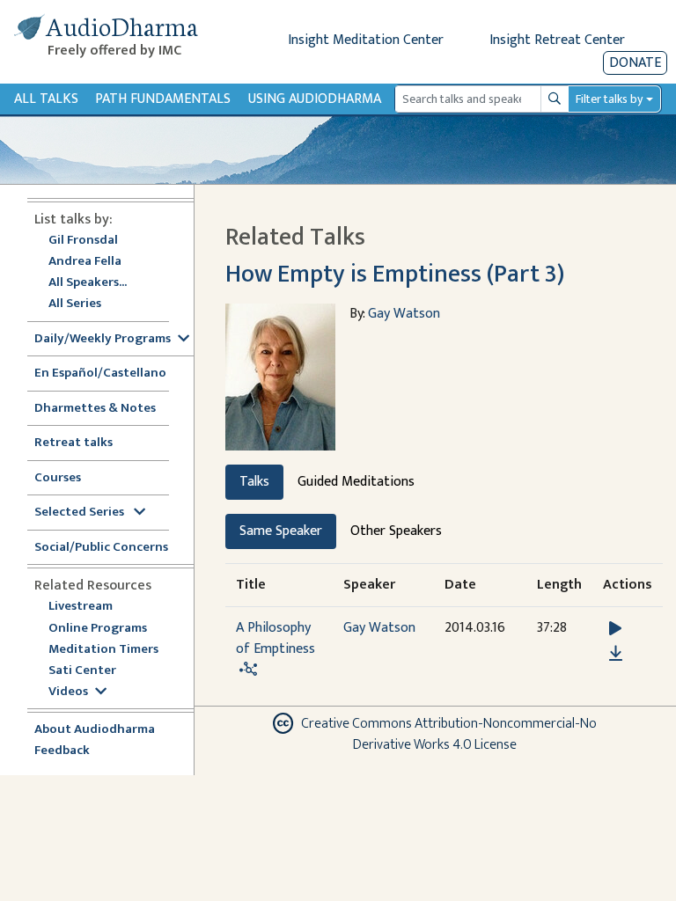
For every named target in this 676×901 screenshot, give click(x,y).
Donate (635, 63)
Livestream (80, 607)
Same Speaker (280, 531)
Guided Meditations (356, 482)
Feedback (62, 751)
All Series (74, 304)
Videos (68, 692)
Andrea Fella (84, 262)
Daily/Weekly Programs (102, 339)
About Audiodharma (94, 730)
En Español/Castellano (100, 373)
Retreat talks (73, 443)
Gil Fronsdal (83, 241)
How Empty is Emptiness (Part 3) (394, 274)
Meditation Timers (103, 650)
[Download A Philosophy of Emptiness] (615, 654)
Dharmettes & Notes (95, 409)
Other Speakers (396, 531)
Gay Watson (404, 314)
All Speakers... (87, 283)
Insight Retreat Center (557, 40)
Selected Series (80, 512)
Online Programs (97, 629)
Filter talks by (609, 99)
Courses (57, 478)
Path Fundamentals (163, 99)
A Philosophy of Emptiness (275, 638)
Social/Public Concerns (101, 548)
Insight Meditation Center (366, 40)
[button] (615, 628)
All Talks (46, 99)
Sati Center (82, 671)
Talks (254, 482)
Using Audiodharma (314, 99)
